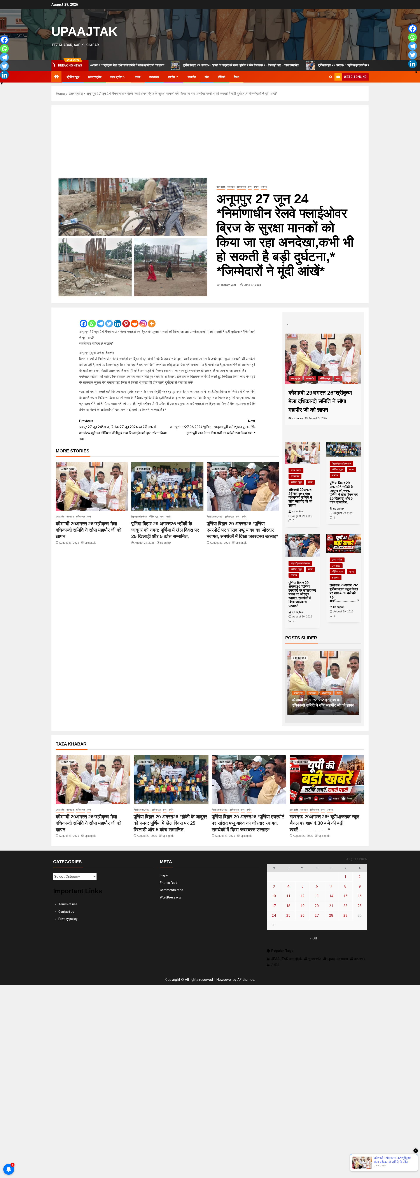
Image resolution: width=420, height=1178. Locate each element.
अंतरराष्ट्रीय (95, 77)
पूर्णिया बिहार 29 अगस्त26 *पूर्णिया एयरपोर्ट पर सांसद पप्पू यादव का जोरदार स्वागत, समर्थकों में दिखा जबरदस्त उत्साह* (327, 65)
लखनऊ (264, 187)
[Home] (56, 77)
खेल (207, 77)
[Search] (330, 77)
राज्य (137, 77)
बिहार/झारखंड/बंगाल (139, 516)
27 (317, 915)
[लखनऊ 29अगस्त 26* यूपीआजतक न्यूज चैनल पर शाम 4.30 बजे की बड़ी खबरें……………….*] (327, 779)
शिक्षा (236, 77)
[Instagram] (143, 320)
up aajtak (90, 542)
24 (274, 915)
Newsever (224, 980)
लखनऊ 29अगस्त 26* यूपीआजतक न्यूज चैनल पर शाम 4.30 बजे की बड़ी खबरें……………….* (324, 823)
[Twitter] (109, 320)
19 (302, 906)
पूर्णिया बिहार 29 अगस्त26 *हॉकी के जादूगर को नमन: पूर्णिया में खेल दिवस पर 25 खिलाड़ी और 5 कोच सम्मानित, (189, 65)
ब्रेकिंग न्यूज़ (73, 77)
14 (331, 896)
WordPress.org (170, 897)
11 (288, 896)
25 (288, 915)
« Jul (313, 938)
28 (331, 915)
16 (360, 896)
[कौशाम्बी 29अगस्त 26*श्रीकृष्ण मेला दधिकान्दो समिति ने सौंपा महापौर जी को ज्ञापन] (92, 486)
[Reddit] (134, 320)
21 (331, 906)
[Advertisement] (210, 142)
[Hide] (2, 83)
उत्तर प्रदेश (116, 77)
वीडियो (221, 77)
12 (302, 896)
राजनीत (192, 77)
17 (274, 906)
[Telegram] (100, 320)
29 (345, 915)
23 (360, 906)
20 (317, 906)
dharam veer (228, 285)
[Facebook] (83, 320)
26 (302, 915)
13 (317, 896)
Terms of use (67, 904)
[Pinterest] (126, 320)
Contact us (66, 911)
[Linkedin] (117, 320)
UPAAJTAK (84, 31)
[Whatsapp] (92, 320)
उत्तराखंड (154, 77)
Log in (164, 875)
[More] (152, 320)
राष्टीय (171, 77)
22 (345, 906)
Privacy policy (67, 919)
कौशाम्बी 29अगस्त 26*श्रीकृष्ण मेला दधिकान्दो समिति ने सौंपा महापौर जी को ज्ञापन (88, 530)
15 (345, 896)
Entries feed (168, 882)
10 (274, 896)
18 (288, 906)
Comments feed (171, 890)
